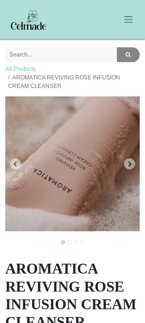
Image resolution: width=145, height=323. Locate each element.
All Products (20, 69)
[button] (15, 163)
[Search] (128, 54)
